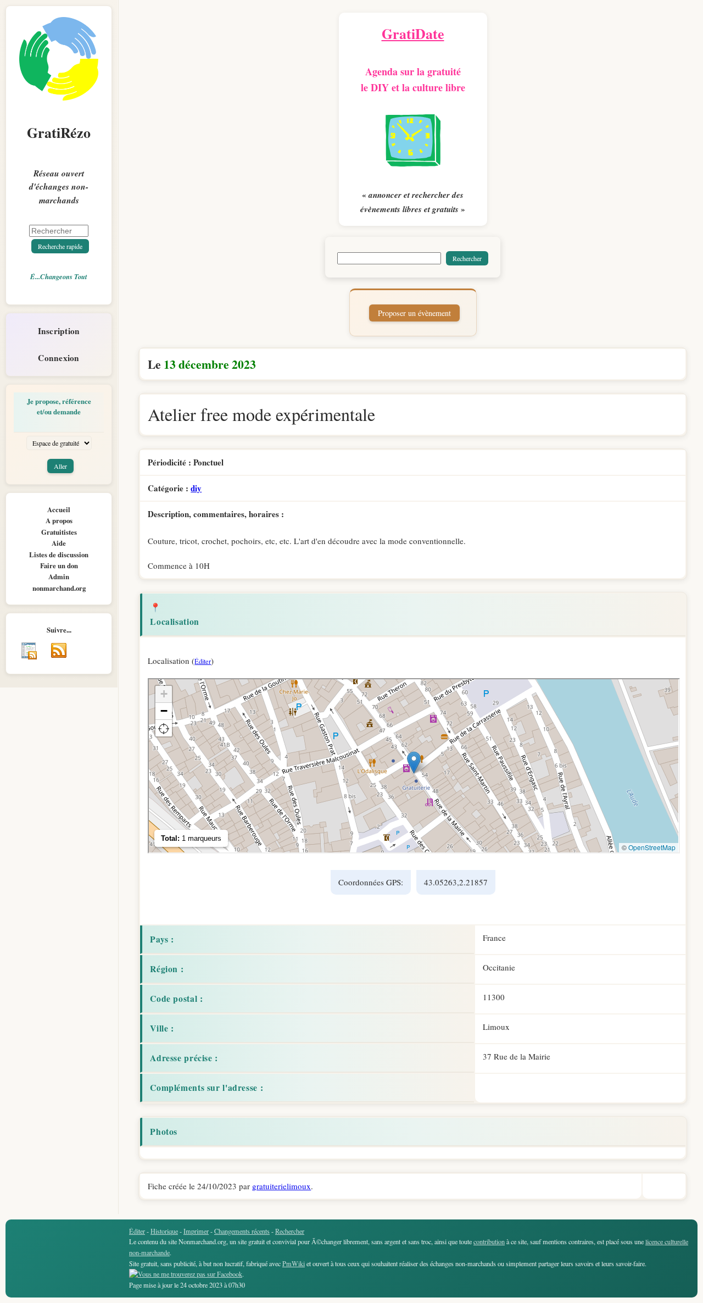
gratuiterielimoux (281, 1185)
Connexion (58, 358)
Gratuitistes (59, 532)
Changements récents (242, 1231)
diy (196, 488)
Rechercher (289, 1231)
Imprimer (196, 1231)
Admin (58, 576)
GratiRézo (59, 132)
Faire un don (59, 565)
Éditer (202, 661)
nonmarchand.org (59, 588)
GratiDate (413, 33)
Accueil (58, 509)
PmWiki (293, 1263)
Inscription (59, 331)
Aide (59, 543)
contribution (489, 1241)
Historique (164, 1231)
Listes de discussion (58, 554)
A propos (59, 520)
